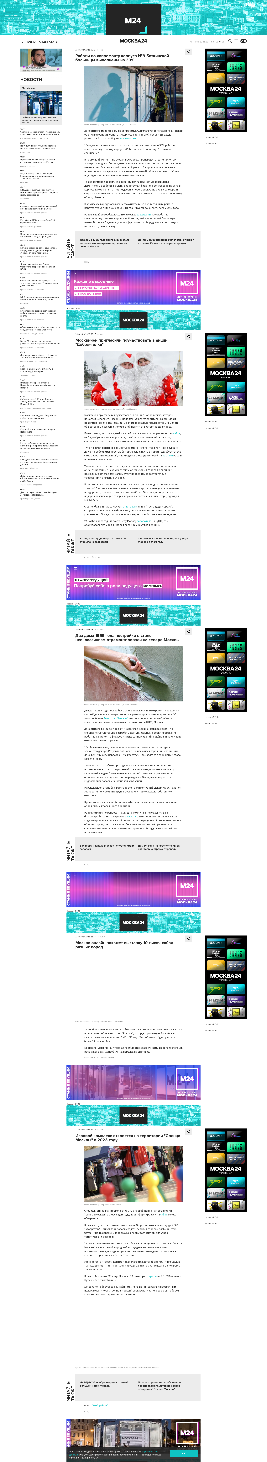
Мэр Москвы (28, 88)
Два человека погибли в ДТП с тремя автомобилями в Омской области (38, 356)
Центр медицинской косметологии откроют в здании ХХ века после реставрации (166, 241)
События (101, 936)
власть (23, 166)
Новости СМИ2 (73, 308)
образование (26, 485)
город (45, 138)
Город (100, 50)
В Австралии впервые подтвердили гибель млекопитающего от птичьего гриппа (39, 313)
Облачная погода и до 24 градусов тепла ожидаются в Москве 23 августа (40, 328)
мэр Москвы (25, 138)
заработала (144, 521)
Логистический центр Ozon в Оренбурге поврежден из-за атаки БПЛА (37, 267)
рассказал (131, 817)
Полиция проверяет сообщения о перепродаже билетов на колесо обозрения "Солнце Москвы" (159, 1386)
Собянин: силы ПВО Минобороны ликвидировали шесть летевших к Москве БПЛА (37, 402)
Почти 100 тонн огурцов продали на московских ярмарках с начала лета (38, 147)
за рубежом (39, 290)
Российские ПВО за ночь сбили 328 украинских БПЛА (37, 221)
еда (28, 152)
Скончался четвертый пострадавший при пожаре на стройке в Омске (38, 207)
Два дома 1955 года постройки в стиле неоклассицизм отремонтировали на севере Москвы (104, 243)
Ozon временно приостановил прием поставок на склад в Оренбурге (38, 235)
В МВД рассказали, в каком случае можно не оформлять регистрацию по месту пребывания (39, 192)
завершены (144, 215)
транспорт (24, 375)
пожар (37, 213)
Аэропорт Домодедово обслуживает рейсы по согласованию (38, 417)
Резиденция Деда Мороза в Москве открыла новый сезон (103, 540)
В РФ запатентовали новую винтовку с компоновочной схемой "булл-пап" (39, 298)
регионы (44, 213)
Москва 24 (133, 41)
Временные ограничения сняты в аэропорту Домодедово (36, 370)
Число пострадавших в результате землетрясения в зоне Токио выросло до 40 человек (39, 283)
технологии (37, 138)
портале (167, 456)
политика (31, 166)
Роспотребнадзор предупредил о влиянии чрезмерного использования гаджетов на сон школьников (39, 446)
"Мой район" (100, 1405)
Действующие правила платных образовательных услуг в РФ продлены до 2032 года (39, 478)
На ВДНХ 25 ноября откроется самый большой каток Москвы (104, 1384)
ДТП (36, 361)
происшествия (26, 213)
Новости (31, 79)
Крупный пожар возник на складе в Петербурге (37, 430)
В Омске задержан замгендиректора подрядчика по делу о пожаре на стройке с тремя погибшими (38, 250)
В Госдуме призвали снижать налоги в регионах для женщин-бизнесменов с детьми (39, 462)
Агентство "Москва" (116, 718)
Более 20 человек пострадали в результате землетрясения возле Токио (40, 342)
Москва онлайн (107, 1057)
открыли (151, 1276)
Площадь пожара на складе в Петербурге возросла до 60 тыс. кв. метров (37, 385)
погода (34, 334)
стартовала (130, 507)
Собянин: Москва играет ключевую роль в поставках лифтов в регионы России (40, 120)
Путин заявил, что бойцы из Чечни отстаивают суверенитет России (37, 161)
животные (88, 1057)
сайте (176, 433)
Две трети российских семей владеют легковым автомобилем (39, 493)
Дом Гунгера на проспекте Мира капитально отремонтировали (159, 847)
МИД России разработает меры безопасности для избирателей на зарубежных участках (37, 176)
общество (24, 199)
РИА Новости (128, 139)
